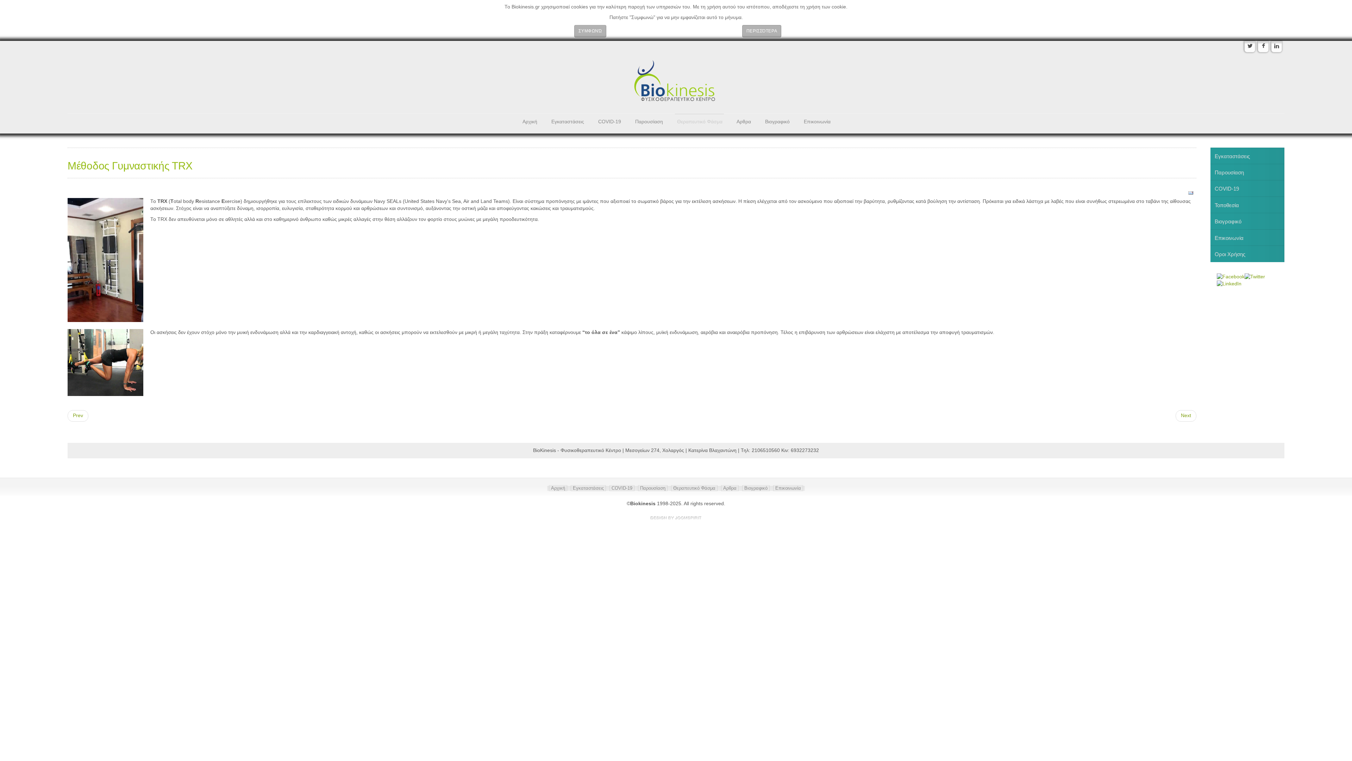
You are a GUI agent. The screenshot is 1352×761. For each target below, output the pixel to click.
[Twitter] (1250, 46)
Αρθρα (744, 121)
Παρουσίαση (649, 121)
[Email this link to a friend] (1191, 192)
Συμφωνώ (590, 31)
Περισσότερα (761, 31)
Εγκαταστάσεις (567, 121)
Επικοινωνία (817, 121)
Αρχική (529, 121)
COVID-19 (609, 121)
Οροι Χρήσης (1230, 254)
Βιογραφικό (777, 121)
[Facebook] (1263, 46)
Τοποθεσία (1227, 205)
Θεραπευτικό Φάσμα (699, 121)
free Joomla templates (676, 517)
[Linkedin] (1276, 46)
